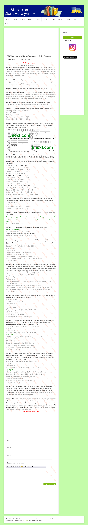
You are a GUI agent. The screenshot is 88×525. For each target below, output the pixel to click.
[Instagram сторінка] (72, 47)
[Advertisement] (31, 42)
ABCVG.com (25, 520)
